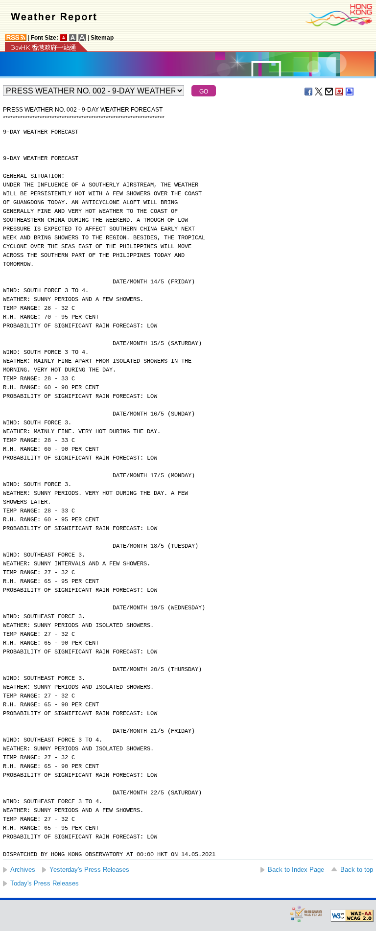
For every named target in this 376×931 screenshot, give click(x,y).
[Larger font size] (73, 37)
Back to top (356, 869)
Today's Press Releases (44, 883)
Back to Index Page (296, 869)
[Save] (339, 91)
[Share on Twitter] (319, 91)
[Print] (350, 91)
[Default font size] (64, 37)
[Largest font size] (82, 37)
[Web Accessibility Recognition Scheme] (306, 913)
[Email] (329, 91)
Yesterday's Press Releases (89, 869)
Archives (22, 869)
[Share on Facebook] (309, 91)
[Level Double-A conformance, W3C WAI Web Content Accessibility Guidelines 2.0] (352, 915)
